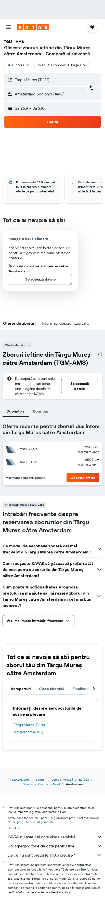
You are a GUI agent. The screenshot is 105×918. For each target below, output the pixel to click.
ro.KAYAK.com (20, 779)
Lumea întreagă (62, 779)
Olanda (27, 784)
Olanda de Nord (49, 784)
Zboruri (41, 779)
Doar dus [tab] (41, 411)
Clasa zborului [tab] (51, 688)
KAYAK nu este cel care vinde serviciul (41, 836)
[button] (8, 27)
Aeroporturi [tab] (21, 688)
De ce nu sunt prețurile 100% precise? (41, 855)
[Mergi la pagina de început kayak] (33, 27)
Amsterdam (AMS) (28, 732)
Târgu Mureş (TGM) (29, 725)
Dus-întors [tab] (16, 411)
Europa (84, 779)
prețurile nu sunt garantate (35, 822)
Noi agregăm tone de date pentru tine (41, 845)
